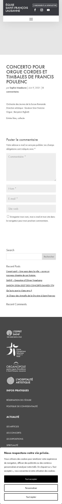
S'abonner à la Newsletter (44, 5)
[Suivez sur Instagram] (41, 10)
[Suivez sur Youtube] (48, 10)
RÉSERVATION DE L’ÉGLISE (18, 399)
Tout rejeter (31, 496)
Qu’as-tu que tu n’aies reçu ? (19, 290)
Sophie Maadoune (18, 87)
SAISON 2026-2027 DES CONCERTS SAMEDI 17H (30, 285)
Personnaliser (31, 487)
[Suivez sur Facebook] (35, 10)
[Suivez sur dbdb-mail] (55, 10)
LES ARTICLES (12, 426)
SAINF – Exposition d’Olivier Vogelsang (24, 280)
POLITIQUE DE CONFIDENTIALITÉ (22, 406)
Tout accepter (31, 479)
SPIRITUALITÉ (12, 445)
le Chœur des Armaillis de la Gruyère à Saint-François (30, 295)
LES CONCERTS (13, 432)
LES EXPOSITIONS (14, 438)
